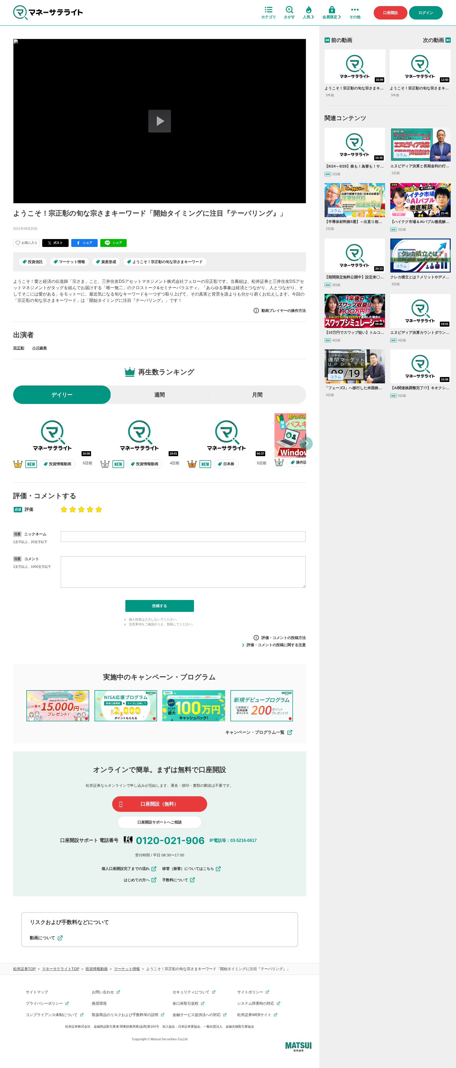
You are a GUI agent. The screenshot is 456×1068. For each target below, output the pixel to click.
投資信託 (35, 262)
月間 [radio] (257, 395)
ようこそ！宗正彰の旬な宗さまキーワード (167, 262)
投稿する (159, 606)
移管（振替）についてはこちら (188, 868)
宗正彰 (18, 348)
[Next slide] (306, 443)
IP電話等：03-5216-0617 (233, 840)
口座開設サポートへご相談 (159, 822)
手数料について (175, 880)
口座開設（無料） (160, 804)
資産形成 (108, 262)
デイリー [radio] (62, 395)
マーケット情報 (72, 262)
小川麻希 (39, 348)
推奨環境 (99, 1003)
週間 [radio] (159, 395)
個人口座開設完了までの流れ (126, 868)
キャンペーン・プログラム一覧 (254, 732)
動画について (42, 938)
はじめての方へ (137, 880)
